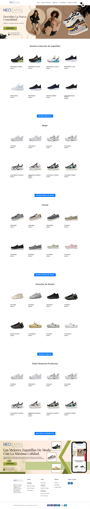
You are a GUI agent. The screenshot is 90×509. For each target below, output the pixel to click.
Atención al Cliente (31, 485)
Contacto (56, 482)
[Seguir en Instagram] (69, 483)
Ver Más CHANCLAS (45, 354)
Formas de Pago (44, 495)
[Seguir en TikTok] (72, 483)
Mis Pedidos (63, 2)
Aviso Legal (43, 482)
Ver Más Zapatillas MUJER (45, 195)
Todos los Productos (46, 2)
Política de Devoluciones (43, 491)
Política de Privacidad (43, 485)
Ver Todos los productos (45, 433)
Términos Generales (45, 493)
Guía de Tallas (30, 490)
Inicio (38, 2)
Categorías (54, 2)
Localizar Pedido (57, 487)
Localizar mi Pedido (72, 2)
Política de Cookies (45, 488)
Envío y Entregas (30, 488)
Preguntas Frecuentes (29, 483)
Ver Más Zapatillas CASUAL (45, 275)
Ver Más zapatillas (45, 116)
